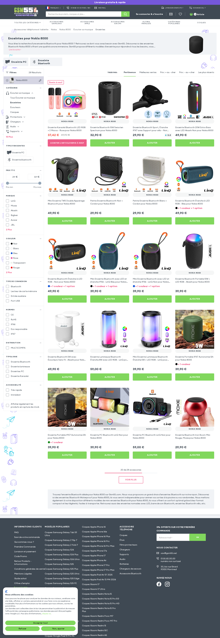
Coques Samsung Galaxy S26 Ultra (62, 559)
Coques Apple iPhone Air (94, 560)
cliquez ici (46, 613)
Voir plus (131, 479)
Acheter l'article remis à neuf (67, 143)
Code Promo (20, 556)
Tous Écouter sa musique (22, 97)
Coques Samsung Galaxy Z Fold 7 (61, 545)
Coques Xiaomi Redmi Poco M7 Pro (99, 620)
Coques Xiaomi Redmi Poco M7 (97, 616)
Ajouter (110, 143)
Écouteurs (15, 107)
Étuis (122, 540)
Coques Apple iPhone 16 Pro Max (98, 546)
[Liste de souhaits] (180, 14)
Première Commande (24, 546)
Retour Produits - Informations (22, 562)
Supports (124, 554)
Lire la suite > (15, 49)
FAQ (16, 532)
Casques (14, 112)
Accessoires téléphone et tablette (31, 29)
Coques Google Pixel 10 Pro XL (60, 636)
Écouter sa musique (83, 29)
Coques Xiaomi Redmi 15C (95, 630)
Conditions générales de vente (29, 569)
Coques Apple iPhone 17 (94, 555)
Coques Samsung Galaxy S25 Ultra (62, 573)
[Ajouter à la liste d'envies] (82, 84)
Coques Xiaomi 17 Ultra (93, 589)
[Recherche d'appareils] (40, 80)
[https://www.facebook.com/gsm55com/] (159, 584)
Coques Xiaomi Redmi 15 (94, 625)
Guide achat (20, 578)
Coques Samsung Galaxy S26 (59, 549)
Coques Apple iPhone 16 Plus (96, 536)
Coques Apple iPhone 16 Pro (96, 541)
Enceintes (100, 29)
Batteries (124, 564)
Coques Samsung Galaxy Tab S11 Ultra (61, 534)
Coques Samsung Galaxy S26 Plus (61, 554)
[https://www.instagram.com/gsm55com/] (167, 584)
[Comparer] (76, 84)
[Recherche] (125, 14)
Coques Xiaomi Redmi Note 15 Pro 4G (100, 603)
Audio (122, 559)
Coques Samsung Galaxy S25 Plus (61, 569)
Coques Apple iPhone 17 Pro (96, 565)
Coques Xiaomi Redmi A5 (94, 635)
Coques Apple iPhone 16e (94, 531)
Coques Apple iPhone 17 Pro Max (98, 570)
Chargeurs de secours (130, 568)
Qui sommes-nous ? (24, 542)
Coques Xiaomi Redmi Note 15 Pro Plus (99, 610)
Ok (197, 537)
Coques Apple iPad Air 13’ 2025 (97, 574)
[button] (194, 208)
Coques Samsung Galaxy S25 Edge (62, 578)
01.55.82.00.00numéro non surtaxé (171, 560)
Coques (123, 535)
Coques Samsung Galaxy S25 (59, 564)
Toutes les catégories (26, 22)
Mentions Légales (23, 573)
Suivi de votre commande (27, 537)
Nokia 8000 (65, 29)
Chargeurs (125, 549)
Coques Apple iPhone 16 (94, 526)
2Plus (9, 229)
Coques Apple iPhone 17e (94, 550)
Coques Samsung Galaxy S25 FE (61, 583)
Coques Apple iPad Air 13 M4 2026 (99, 579)
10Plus (9, 136)
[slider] (7, 183)
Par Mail (102, 8)
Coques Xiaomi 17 (91, 584)
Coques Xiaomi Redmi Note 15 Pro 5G (100, 598)
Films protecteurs (128, 544)
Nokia (54, 29)
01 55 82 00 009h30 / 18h (80, 8)
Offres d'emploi (22, 583)
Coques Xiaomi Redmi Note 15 (97, 594)
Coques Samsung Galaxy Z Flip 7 (61, 540)
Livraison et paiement (25, 551)
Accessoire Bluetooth (130, 573)
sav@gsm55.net (169, 553)
